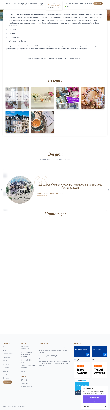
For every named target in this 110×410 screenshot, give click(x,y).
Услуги (41, 4)
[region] (55, 190)
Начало (8, 4)
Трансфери (24, 380)
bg (67, 6)
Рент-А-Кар (24, 383)
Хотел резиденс (23, 4)
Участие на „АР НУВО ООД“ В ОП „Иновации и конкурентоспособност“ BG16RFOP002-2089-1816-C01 (54, 363)
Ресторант (33, 4)
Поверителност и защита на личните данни (53, 347)
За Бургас (40, 6)
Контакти (88, 3)
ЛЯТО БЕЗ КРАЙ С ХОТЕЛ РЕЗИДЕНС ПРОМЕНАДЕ (26, 354)
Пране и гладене (26, 387)
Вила (14, 4)
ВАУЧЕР (23, 371)
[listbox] (55, 190)
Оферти (75, 3)
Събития (68, 3)
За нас (81, 3)
